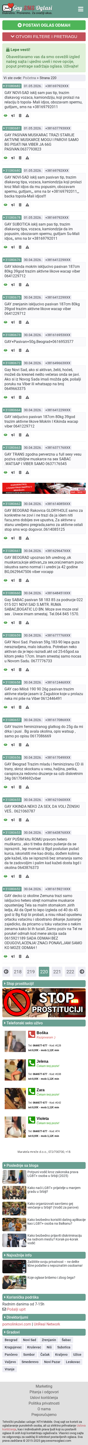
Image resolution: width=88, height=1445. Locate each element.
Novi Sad (29, 1340)
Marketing (44, 1386)
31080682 (12, 86)
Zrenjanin (49, 1340)
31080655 (12, 800)
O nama (44, 1409)
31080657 (12, 720)
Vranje (10, 1369)
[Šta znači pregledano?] (5, 116)
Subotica (63, 1347)
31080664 (12, 410)
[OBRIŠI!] (20, 116)
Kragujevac (13, 1347)
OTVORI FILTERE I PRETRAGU (46, 36)
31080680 (12, 170)
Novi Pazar (52, 1362)
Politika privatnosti (44, 1403)
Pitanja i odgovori (44, 1392)
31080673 (12, 335)
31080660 (12, 593)
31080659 (12, 635)
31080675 (12, 297)
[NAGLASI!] (13, 116)
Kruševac (34, 1347)
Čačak (45, 1354)
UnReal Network (47, 1324)
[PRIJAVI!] (27, 116)
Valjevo (10, 1362)
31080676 (12, 260)
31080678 (12, 217)
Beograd (11, 1340)
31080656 (12, 757)
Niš (49, 1347)
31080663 (12, 447)
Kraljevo (61, 1354)
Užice (77, 1354)
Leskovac (73, 1362)
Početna (29, 78)
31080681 (12, 128)
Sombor (29, 1354)
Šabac (66, 1340)
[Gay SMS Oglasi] (27, 13)
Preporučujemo (44, 1414)
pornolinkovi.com (16, 1324)
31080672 (12, 363)
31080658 (12, 682)
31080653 (12, 832)
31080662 (12, 504)
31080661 (12, 551)
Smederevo (30, 1362)
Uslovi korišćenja (44, 1397)
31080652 (12, 889)
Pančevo (11, 1354)
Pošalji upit (16, 1309)
